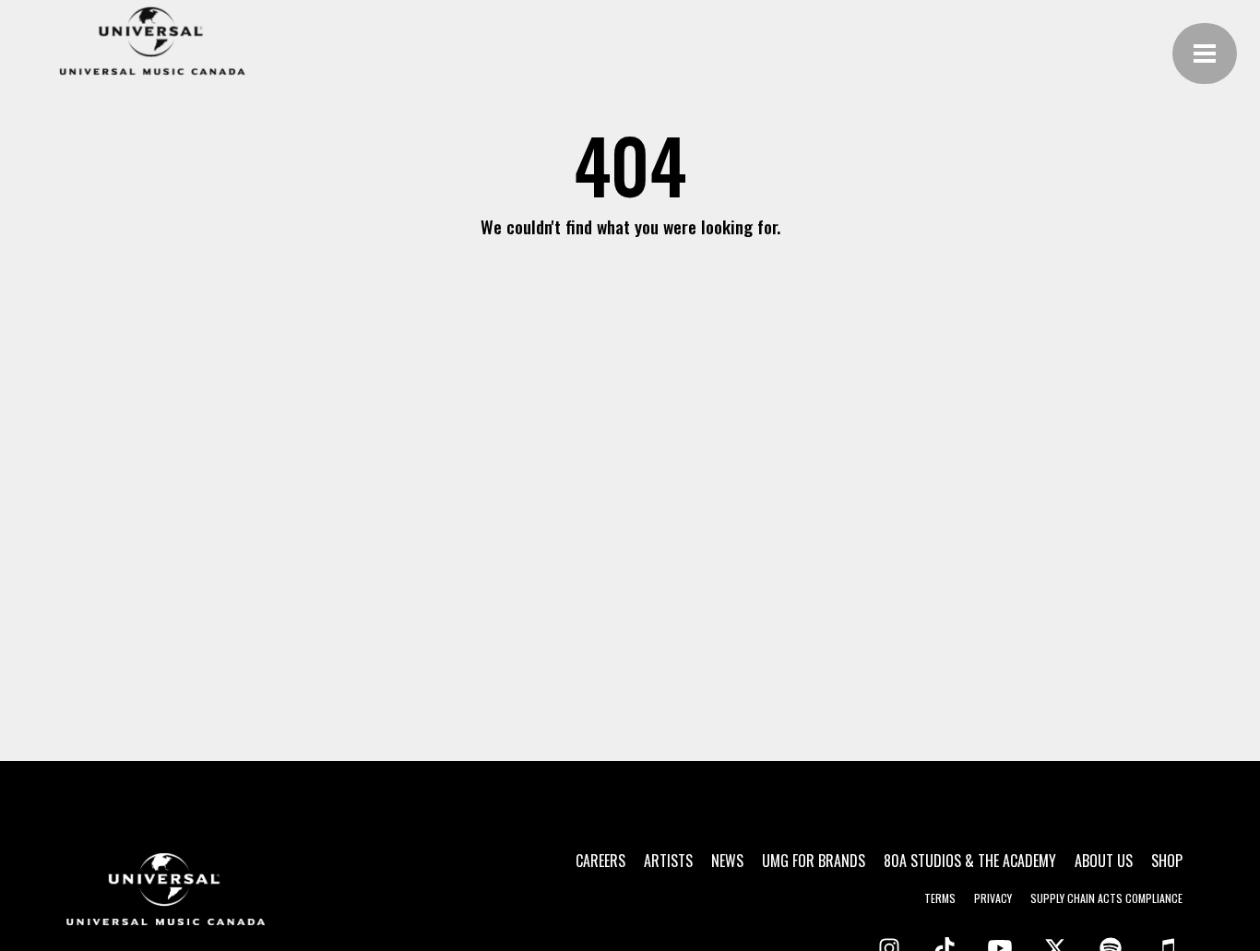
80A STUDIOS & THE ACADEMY (970, 861)
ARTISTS (668, 861)
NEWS (727, 861)
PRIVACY (993, 898)
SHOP (1167, 861)
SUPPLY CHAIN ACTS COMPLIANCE (1106, 898)
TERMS (940, 898)
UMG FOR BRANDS (813, 861)
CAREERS (600, 861)
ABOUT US (1104, 861)
